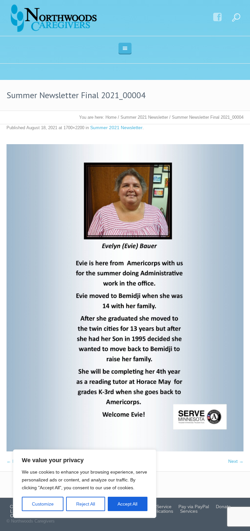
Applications (160, 511)
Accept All (127, 504)
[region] (84, 483)
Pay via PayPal (193, 506)
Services (189, 511)
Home (111, 117)
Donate (223, 506)
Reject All (85, 504)
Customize (43, 504)
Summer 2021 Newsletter (144, 117)
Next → (235, 461)
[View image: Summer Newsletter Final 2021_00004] (125, 297)
